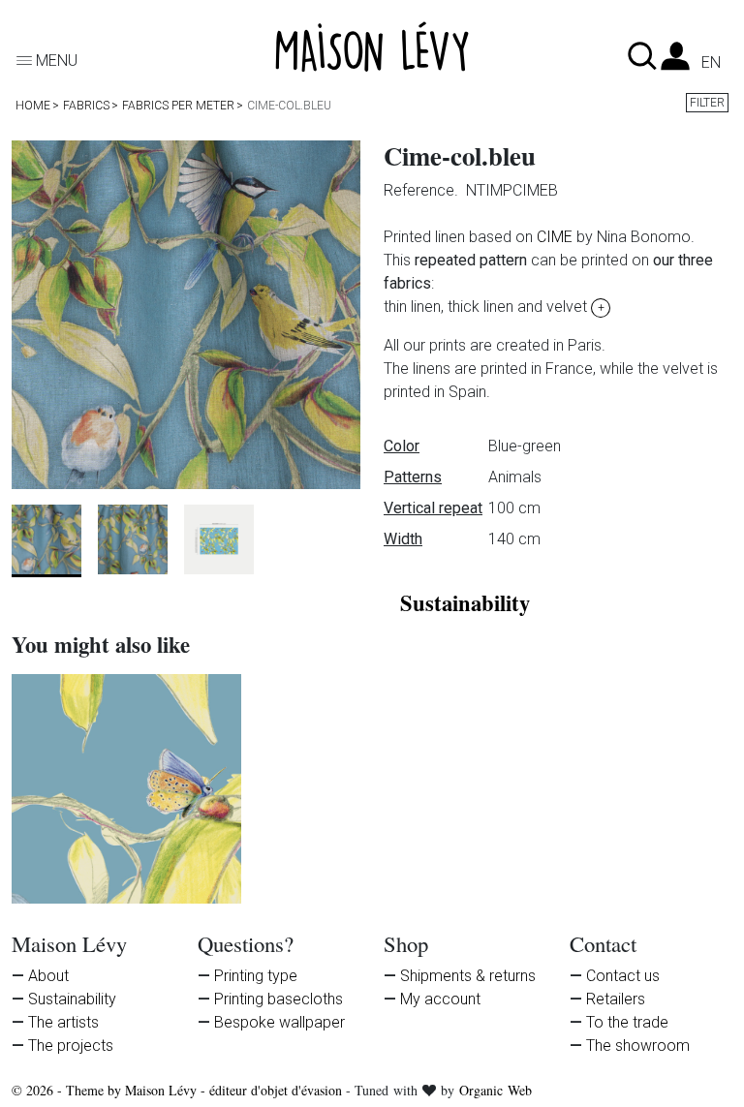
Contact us (623, 976)
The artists (63, 1022)
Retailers (615, 999)
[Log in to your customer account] (675, 61)
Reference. (423, 190)
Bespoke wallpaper (279, 1022)
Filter (707, 102)
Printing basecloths (278, 999)
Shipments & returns (468, 976)
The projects (70, 1045)
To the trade (627, 1022)
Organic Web (495, 1090)
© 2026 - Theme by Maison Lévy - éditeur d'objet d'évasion (179, 1090)
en (711, 63)
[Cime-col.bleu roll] (126, 789)
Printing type (255, 976)
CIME (555, 237)
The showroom (638, 1045)
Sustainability (72, 999)
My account (440, 999)
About (48, 976)
